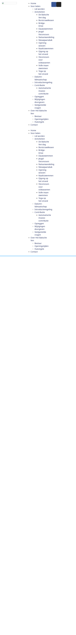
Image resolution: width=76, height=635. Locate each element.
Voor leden (35, 6)
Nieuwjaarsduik (45, 40)
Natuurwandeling (46, 37)
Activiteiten (40, 12)
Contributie (40, 85)
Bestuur (38, 116)
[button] (38, 127)
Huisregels (39, 122)
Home (33, 3)
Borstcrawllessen (46, 20)
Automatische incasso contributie (44, 91)
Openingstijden (41, 119)
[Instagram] (58, 4)
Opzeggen (39, 96)
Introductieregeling (43, 82)
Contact (34, 124)
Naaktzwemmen (45, 48)
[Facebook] (53, 4)
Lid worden (40, 9)
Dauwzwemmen (45, 29)
